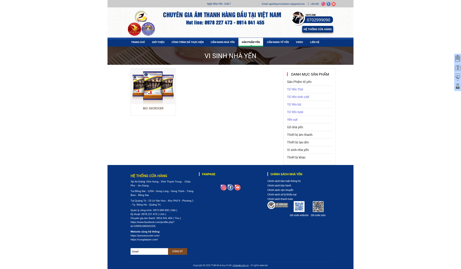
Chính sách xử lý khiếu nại (282, 194)
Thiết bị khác (296, 157)
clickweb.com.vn (241, 265)
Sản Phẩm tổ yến (299, 82)
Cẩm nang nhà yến (223, 42)
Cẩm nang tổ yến (278, 42)
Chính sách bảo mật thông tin (284, 181)
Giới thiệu (158, 42)
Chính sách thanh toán (280, 199)
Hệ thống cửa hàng (318, 29)
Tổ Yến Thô (295, 89)
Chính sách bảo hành (279, 185)
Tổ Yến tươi (295, 112)
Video (299, 42)
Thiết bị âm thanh (299, 134)
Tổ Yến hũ (294, 104)
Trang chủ (138, 42)
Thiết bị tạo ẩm (298, 142)
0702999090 (318, 19)
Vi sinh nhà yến (298, 150)
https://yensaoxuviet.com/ (145, 235)
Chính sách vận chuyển (280, 190)
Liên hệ (314, 42)
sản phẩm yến (251, 42)
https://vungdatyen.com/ (144, 239)
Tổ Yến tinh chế (298, 97)
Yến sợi (292, 119)
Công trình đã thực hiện (188, 42)
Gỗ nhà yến (295, 127)
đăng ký (177, 251)
